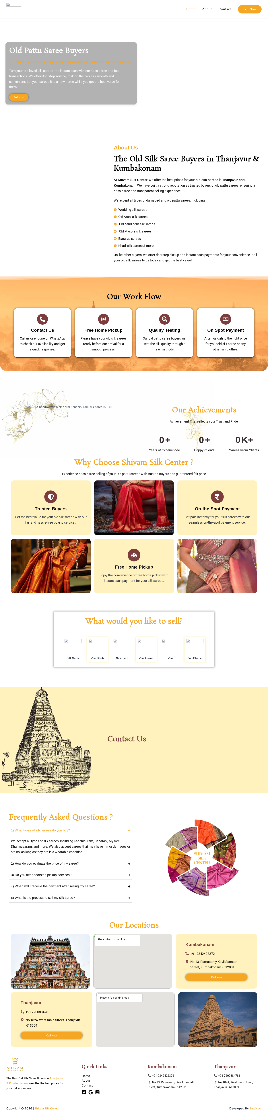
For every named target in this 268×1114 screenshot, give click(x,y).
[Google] (90, 1092)
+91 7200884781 (229, 1075)
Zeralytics (255, 1108)
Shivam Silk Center (47, 1108)
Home (190, 9)
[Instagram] (97, 1092)
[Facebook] (84, 1092)
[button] (250, 9)
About (207, 9)
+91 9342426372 (163, 1075)
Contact (224, 9)
